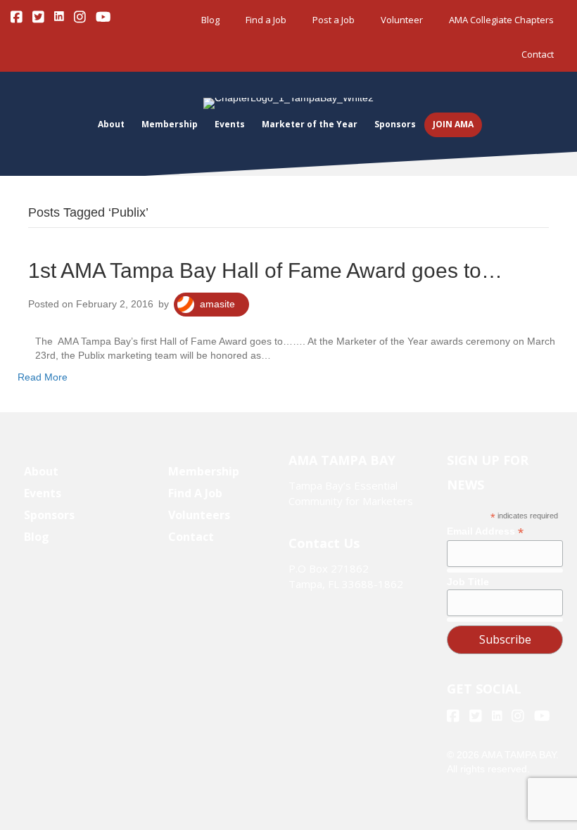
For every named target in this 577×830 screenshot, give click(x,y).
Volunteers (199, 515)
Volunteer (402, 19)
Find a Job (266, 19)
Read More (43, 377)
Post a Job (333, 19)
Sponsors (395, 124)
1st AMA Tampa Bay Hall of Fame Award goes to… (265, 270)
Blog (210, 19)
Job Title (468, 581)
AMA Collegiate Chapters (501, 19)
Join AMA (453, 124)
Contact (537, 54)
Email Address (485, 531)
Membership (169, 124)
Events (230, 124)
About (111, 124)
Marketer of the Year (309, 124)
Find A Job (195, 493)
